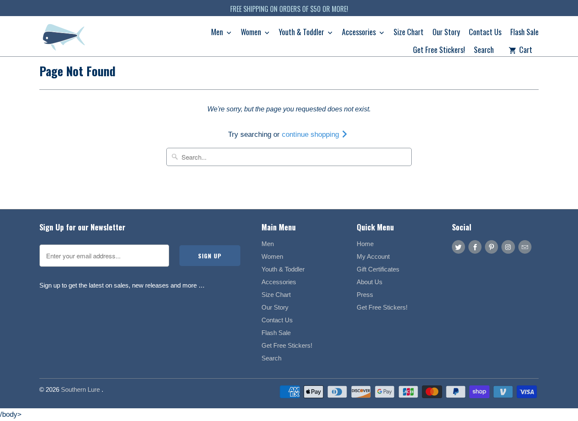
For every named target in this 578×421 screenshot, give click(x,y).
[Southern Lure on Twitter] (458, 247)
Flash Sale (524, 32)
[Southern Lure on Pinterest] (491, 247)
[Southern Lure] (64, 39)
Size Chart (409, 32)
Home (365, 243)
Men (218, 32)
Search (484, 50)
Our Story (446, 32)
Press (365, 294)
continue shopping (311, 134)
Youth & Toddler (302, 32)
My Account (373, 256)
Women (252, 32)
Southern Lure (81, 389)
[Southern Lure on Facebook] (475, 247)
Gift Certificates (378, 269)
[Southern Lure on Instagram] (508, 247)
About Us (370, 281)
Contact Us (485, 32)
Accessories (359, 32)
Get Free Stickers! (439, 50)
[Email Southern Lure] (524, 247)
